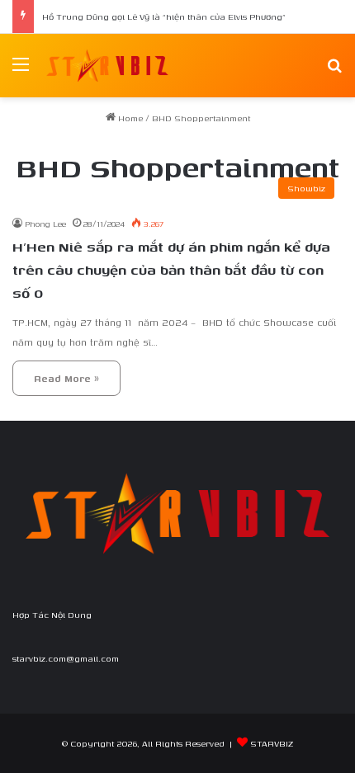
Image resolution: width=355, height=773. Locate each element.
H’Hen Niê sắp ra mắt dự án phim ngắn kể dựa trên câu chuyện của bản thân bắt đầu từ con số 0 (171, 270)
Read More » (66, 378)
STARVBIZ (271, 743)
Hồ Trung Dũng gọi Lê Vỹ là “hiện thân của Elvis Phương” (164, 16)
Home (129, 118)
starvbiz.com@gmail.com (65, 658)
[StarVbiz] (107, 65)
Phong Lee (45, 224)
